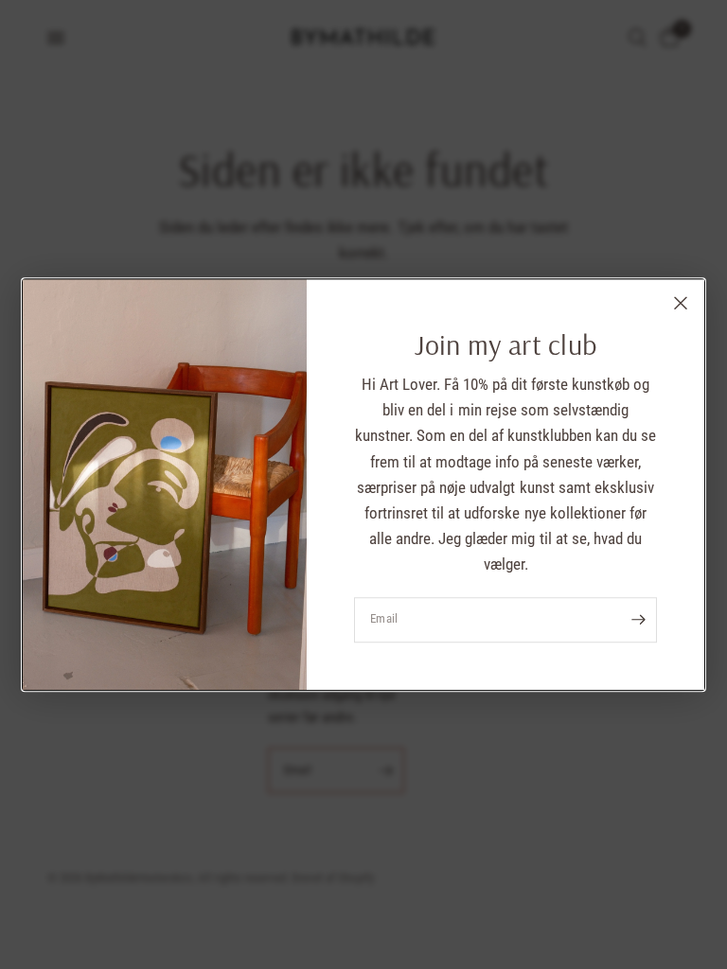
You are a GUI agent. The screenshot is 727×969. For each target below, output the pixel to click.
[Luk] (680, 303)
